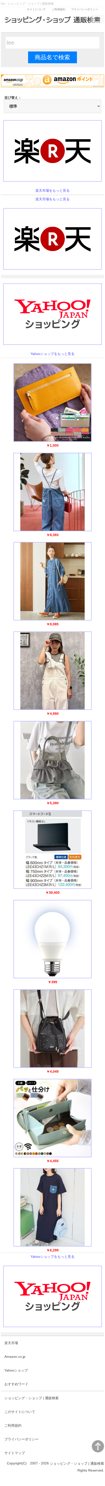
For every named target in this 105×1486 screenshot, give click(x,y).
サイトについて (36, 9)
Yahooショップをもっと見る (52, 354)
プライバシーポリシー (84, 9)
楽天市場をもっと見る (52, 190)
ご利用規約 (58, 9)
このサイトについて (19, 1412)
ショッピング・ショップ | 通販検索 (31, 1398)
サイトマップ (14, 1453)
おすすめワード (16, 1384)
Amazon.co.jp (14, 1357)
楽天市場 (11, 1343)
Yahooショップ (16, 1370)
